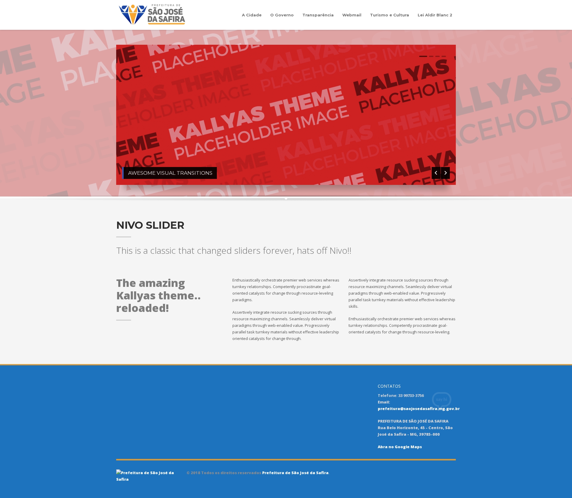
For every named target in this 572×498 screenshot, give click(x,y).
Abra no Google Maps (400, 446)
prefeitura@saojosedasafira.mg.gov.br (419, 408)
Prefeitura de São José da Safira (295, 472)
